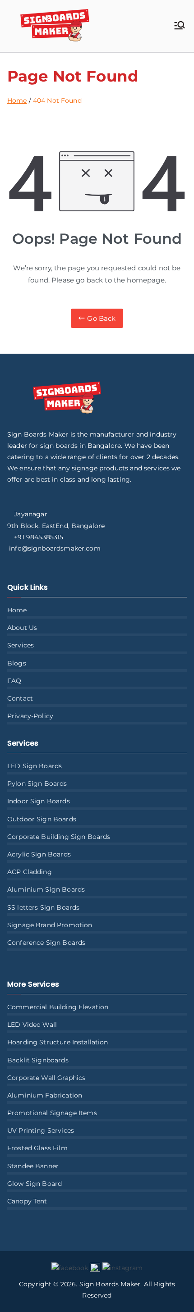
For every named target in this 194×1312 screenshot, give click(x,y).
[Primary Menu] (179, 26)
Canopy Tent (27, 1201)
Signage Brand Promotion (49, 925)
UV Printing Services (40, 1130)
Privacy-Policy (30, 716)
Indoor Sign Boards (38, 801)
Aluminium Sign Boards (46, 889)
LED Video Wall (32, 1024)
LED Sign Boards (34, 766)
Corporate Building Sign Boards (59, 837)
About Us (22, 628)
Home (17, 610)
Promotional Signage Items (52, 1113)
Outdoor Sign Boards (41, 819)
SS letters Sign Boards (43, 907)
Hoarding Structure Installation (57, 1042)
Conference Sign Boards (46, 942)
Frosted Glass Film (37, 1148)
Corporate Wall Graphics (46, 1078)
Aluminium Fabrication (44, 1095)
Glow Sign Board (34, 1184)
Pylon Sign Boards (37, 783)
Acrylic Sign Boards (39, 854)
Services (20, 645)
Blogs (16, 663)
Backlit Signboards (38, 1060)
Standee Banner (33, 1166)
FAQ (14, 681)
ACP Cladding (29, 872)
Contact (20, 698)
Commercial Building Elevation (57, 1007)
